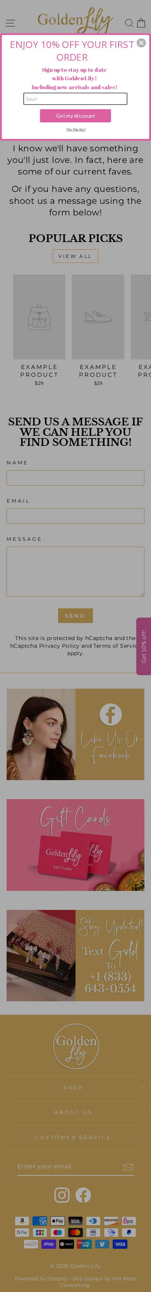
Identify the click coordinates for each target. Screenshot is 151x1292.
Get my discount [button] (75, 115)
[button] (141, 42)
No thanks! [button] (76, 129)
